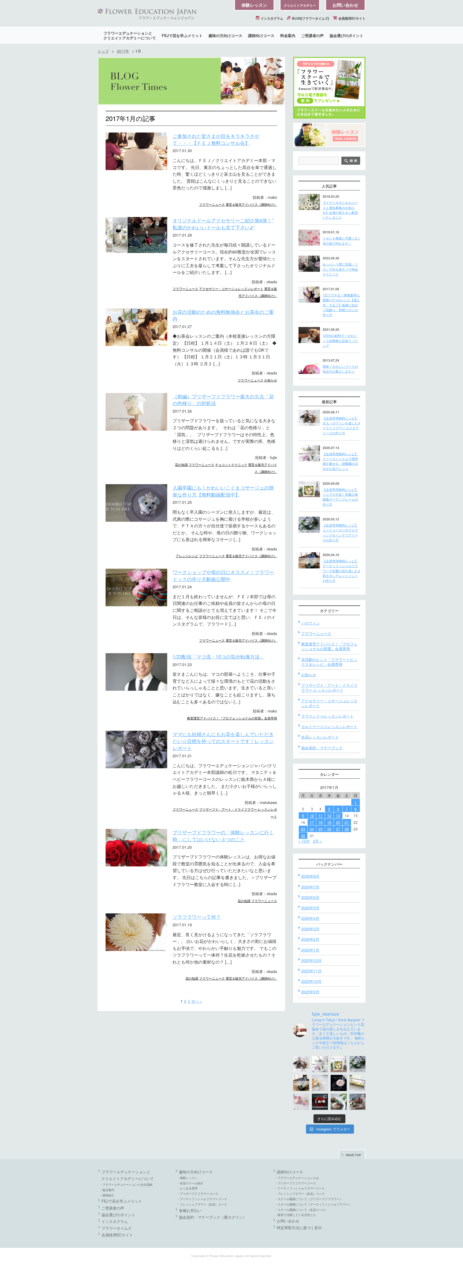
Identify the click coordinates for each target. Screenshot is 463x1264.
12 (329, 815)
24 (312, 829)
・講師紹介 (106, 1195)
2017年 (123, 51)
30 (303, 835)
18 (320, 822)
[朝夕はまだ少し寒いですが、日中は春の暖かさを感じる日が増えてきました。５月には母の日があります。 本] (320, 1083)
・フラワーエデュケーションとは (297, 1177)
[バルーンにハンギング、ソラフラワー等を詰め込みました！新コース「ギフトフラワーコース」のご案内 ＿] (339, 1102)
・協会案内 (106, 1190)
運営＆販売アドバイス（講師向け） (251, 204)
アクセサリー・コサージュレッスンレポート (231, 288)
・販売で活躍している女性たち (295, 1214)
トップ (103, 51)
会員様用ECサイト (351, 18)
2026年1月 (310, 950)
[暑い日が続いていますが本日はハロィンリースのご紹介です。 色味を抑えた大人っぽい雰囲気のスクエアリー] (301, 1064)
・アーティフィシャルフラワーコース (202, 1199)
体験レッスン (254, 5)
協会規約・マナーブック (321, 747)
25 (320, 829)
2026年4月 (310, 918)
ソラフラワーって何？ (197, 916)
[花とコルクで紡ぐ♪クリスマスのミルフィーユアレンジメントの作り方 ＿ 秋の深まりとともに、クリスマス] (357, 1102)
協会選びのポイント (346, 35)
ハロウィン (310, 623)
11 (320, 815)
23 (303, 829)
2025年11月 (311, 970)
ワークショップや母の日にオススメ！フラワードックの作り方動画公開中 (223, 575)
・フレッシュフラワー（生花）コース (202, 1204)
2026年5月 (310, 907)
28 (347, 829)
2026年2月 (310, 939)
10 (312, 815)
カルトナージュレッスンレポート (329, 726)
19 (329, 822)
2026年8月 (310, 876)
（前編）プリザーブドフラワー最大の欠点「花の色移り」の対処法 (223, 400)
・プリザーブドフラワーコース (197, 1193)
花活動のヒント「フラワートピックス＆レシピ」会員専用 (329, 662)
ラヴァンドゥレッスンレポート (327, 716)
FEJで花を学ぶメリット (182, 35)
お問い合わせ (345, 5)
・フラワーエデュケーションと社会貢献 (125, 1184)
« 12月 (304, 841)
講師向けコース (261, 35)
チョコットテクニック (231, 464)
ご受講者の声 (312, 35)
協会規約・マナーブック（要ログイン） (213, 1217)
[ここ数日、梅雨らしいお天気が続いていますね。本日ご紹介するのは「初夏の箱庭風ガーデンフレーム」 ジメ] (339, 1064)
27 (338, 829)
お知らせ (270, 380)
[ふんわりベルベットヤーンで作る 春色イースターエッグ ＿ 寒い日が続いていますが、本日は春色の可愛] (301, 1102)
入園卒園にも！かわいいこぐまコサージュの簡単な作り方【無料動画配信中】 (223, 491)
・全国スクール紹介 (190, 1183)
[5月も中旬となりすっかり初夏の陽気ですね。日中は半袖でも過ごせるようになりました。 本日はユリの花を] (357, 1064)
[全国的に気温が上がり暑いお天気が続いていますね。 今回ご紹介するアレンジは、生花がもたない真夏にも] (320, 1064)
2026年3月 (310, 928)
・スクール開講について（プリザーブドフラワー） (308, 1199)
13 (338, 815)
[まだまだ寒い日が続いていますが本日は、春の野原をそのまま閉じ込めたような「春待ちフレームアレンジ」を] (357, 1083)
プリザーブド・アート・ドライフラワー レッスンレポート (329, 687)
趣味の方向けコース (225, 35)
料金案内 (287, 35)
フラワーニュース (212, 204)
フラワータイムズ (117, 1228)
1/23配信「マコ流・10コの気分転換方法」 (218, 656)
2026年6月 (310, 897)
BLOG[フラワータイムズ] (310, 18)
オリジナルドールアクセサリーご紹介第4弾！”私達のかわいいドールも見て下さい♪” (223, 224)
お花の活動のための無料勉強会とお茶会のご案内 (223, 315)
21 (347, 822)
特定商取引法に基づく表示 (299, 1227)
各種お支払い (190, 1210)
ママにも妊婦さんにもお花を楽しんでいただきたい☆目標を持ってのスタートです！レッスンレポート (223, 740)
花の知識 (181, 464)
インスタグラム (271, 18)
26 (329, 829)
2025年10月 (311, 981)
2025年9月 (310, 991)
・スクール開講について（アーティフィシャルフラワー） (313, 1204)
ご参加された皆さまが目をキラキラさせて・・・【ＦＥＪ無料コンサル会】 (216, 139)
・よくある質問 (187, 1188)
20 (338, 822)
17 (312, 822)
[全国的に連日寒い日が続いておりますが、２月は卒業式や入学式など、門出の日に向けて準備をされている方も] (339, 1083)
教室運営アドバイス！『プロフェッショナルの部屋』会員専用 (232, 718)
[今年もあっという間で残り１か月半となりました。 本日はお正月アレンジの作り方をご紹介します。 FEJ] (320, 1102)
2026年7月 (310, 887)
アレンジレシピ (187, 555)
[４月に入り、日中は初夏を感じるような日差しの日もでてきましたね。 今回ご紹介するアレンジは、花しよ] (301, 1083)
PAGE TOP (353, 1155)
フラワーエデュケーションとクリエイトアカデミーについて (129, 35)
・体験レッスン (187, 1177)
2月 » (317, 841)
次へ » (196, 1001)
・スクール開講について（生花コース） (301, 1209)
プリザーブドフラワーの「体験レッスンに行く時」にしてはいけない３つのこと (223, 836)
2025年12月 (311, 960)
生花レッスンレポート (320, 737)
